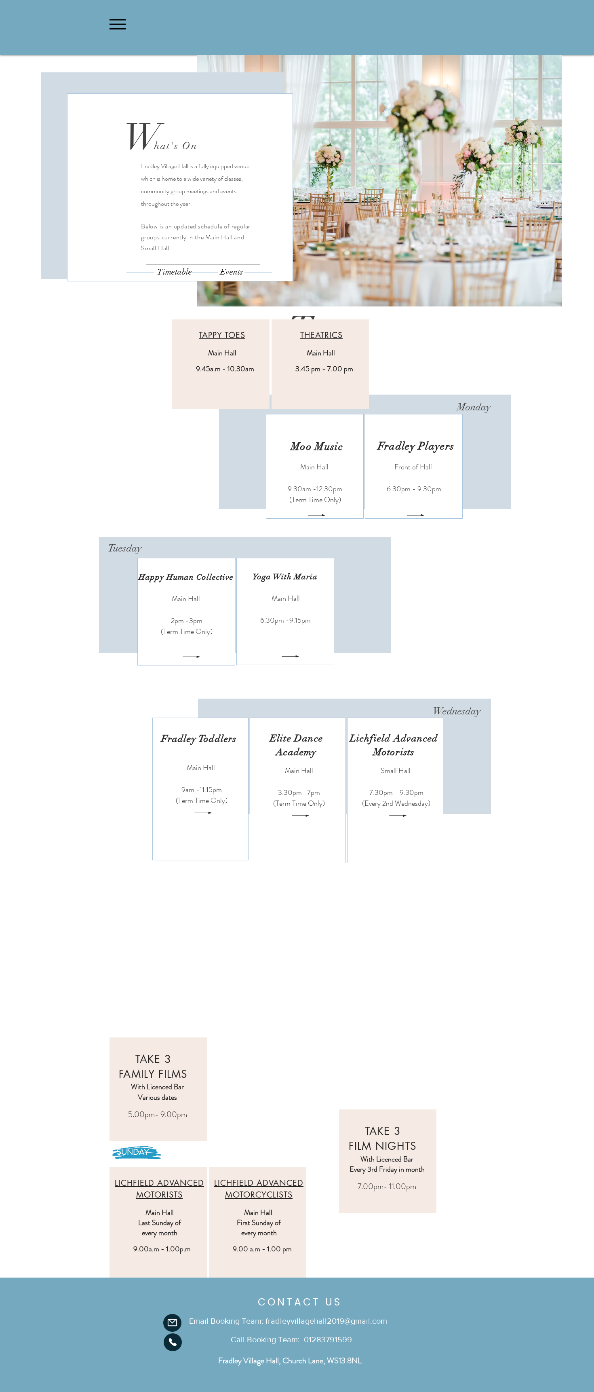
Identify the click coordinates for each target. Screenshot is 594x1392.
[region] (221, 364)
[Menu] (117, 24)
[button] (174, 272)
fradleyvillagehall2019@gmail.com (326, 1320)
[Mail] (172, 1323)
